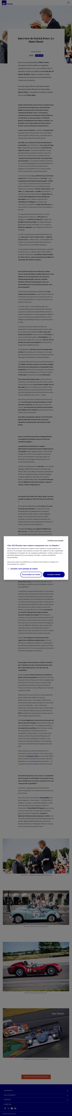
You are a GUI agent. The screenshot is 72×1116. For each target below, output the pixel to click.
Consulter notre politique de (24, 569)
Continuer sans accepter (56, 540)
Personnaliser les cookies (31, 574)
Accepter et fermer (53, 574)
